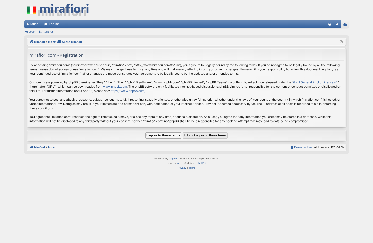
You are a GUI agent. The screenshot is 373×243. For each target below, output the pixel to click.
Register (48, 31)
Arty (179, 163)
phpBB (173, 158)
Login (32, 31)
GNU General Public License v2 (315, 82)
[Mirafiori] (60, 10)
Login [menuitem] (338, 25)
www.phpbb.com (115, 86)
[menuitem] (330, 24)
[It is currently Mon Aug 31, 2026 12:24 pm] (341, 42)
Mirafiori (32, 24)
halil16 (202, 163)
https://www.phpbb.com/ (128, 91)
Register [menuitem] (346, 25)
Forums (54, 24)
